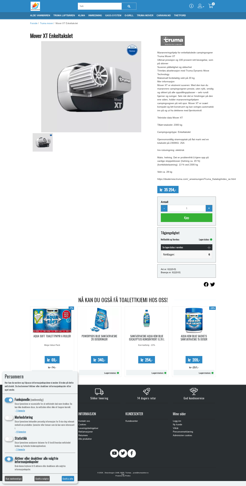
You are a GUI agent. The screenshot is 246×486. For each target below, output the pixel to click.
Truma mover (145, 15)
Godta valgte (42, 478)
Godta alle (68, 478)
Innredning (95, 15)
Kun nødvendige (14, 478)
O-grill (129, 15)
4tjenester (20, 431)
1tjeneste (20, 410)
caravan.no (164, 15)
